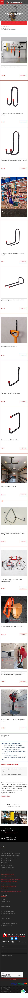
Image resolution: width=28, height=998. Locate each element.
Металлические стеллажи (7, 874)
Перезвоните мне (11, 839)
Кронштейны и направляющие (8, 876)
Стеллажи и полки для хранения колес (10, 853)
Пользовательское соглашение (9, 916)
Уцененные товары (5, 870)
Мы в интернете (14, 805)
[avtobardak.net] (13, 2)
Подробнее (23, 75)
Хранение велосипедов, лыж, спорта (10, 855)
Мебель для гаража (6, 860)
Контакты (3, 928)
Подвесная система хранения (8, 886)
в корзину (23, 121)
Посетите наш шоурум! (11, 832)
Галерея (3, 899)
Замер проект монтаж (6, 925)
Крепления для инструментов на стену (14, 23)
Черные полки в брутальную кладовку (11, 774)
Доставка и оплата (5, 901)
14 (1, 736)
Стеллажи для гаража (6, 850)
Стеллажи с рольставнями (10, 755)
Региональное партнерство (8, 913)
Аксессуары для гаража (7, 865)
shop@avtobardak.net (22, 941)
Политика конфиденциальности (9, 923)
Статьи (2, 904)
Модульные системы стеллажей (9, 881)
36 (4, 736)
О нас (2, 908)
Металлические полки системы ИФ (13, 745)
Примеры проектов (6, 918)
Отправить (13, 979)
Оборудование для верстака (8, 884)
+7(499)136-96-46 (10, 837)
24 (3, 736)
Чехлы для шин (4, 888)
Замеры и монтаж (5, 906)
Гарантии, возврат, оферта (7, 911)
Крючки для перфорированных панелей (11, 891)
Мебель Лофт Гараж (6, 862)
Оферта (3, 920)
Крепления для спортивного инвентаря (11, 879)
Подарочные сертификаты (7, 867)
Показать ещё (5, 796)
